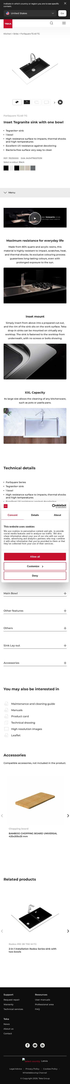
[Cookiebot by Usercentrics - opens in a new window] (52, 506)
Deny (35, 575)
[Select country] (57, 23)
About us (9, 1028)
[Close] (65, 3)
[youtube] (35, 1045)
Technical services (13, 1009)
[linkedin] (42, 1045)
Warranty (8, 1004)
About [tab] (57, 515)
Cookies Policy (50, 1069)
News (7, 1024)
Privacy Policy (32, 1069)
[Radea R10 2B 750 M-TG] (35, 916)
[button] (30, 13)
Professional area (44, 1004)
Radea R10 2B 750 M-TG (23, 944)
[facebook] (27, 1045)
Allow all (35, 556)
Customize (33, 566)
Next (54, 102)
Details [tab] (35, 515)
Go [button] (62, 13)
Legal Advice (15, 1069)
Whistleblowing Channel (35, 1072)
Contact (8, 1033)
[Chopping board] (35, 800)
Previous (2, 815)
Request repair (12, 999)
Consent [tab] (12, 515)
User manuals (42, 999)
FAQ (37, 1009)
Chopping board (18, 828)
